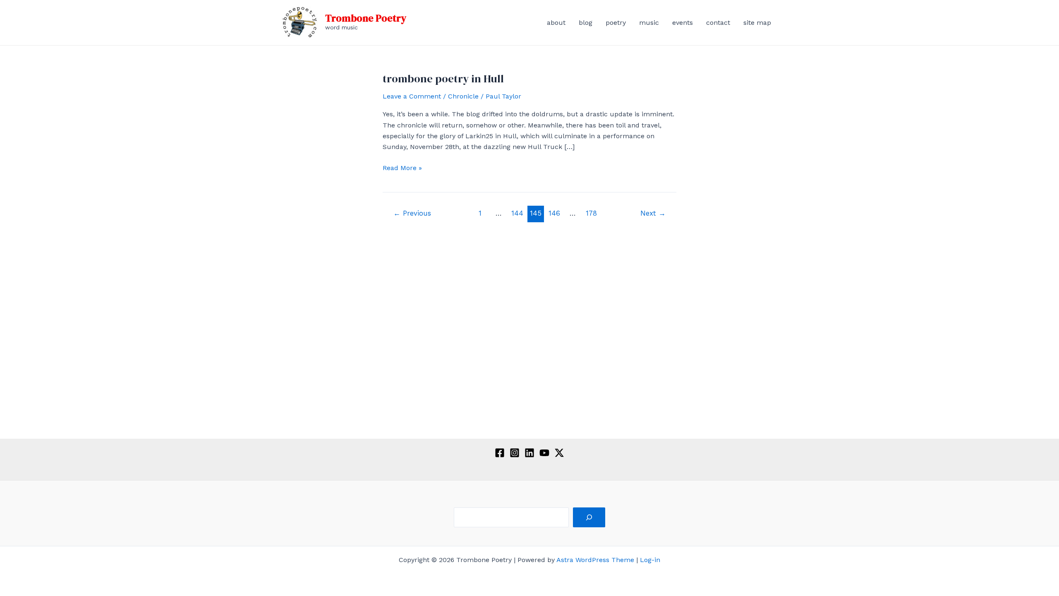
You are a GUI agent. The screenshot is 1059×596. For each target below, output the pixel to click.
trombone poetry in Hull (443, 78)
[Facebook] (500, 453)
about (556, 22)
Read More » (402, 168)
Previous (412, 213)
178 (591, 213)
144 (517, 213)
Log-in (650, 560)
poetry (616, 22)
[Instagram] (515, 453)
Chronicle (463, 96)
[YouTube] (544, 453)
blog (585, 22)
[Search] (589, 517)
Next (653, 213)
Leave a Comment (412, 96)
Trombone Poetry (365, 18)
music (649, 22)
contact (718, 22)
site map (757, 22)
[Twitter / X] (559, 453)
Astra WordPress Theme (595, 560)
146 (554, 213)
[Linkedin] (529, 453)
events (682, 22)
